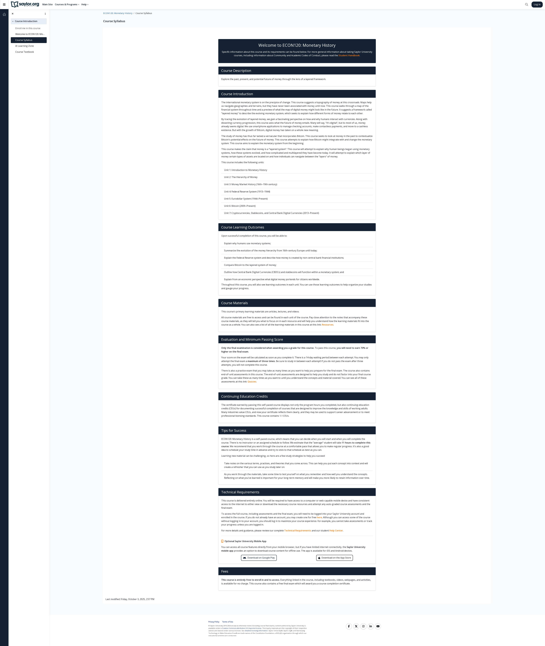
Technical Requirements (297, 530)
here (319, 517)
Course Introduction (26, 21)
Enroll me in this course (27, 28)
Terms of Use (227, 622)
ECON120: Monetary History (117, 13)
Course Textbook (24, 51)
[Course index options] (45, 13)
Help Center (336, 530)
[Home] (4, 14)
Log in (537, 4)
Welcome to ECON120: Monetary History (30, 34)
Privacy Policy (213, 622)
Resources (327, 324)
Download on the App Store (336, 557)
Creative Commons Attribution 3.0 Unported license (241, 628)
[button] (526, 4)
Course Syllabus (23, 40)
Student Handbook (349, 55)
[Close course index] (12, 14)
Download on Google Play (261, 557)
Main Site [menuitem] (47, 4)
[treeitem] (29, 36)
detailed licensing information (256, 631)
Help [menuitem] (84, 4)
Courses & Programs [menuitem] (66, 4)
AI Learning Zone (24, 45)
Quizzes (252, 381)
